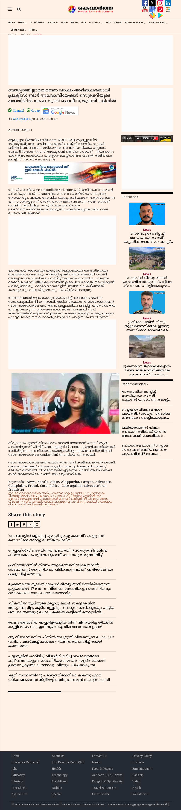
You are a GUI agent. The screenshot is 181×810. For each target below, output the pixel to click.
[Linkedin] (168, 3)
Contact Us (99, 756)
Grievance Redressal (25, 762)
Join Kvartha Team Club (68, 762)
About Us (58, 756)
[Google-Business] (153, 9)
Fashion (57, 788)
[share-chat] (153, 15)
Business (94, 22)
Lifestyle (17, 781)
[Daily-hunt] (168, 9)
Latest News (37, 22)
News (21, 22)
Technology (59, 775)
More (33, 30)
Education (18, 775)
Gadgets (137, 775)
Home (11, 22)
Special (57, 794)
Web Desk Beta (22, 119)
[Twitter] (153, 3)
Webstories (140, 794)
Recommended (133, 384)
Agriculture (19, 794)
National (53, 22)
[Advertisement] (90, 60)
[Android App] (160, 15)
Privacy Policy (142, 756)
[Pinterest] (161, 9)
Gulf (83, 22)
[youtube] (145, 9)
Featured (128, 197)
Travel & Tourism (104, 788)
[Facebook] (145, 3)
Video (136, 781)
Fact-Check (18, 788)
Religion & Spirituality (107, 781)
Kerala (74, 22)
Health (117, 22)
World (64, 22)
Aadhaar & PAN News (107, 775)
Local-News (17, 30)
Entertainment (156, 22)
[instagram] (161, 3)
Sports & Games (133, 22)
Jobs (108, 22)
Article (137, 788)
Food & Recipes (102, 769)
